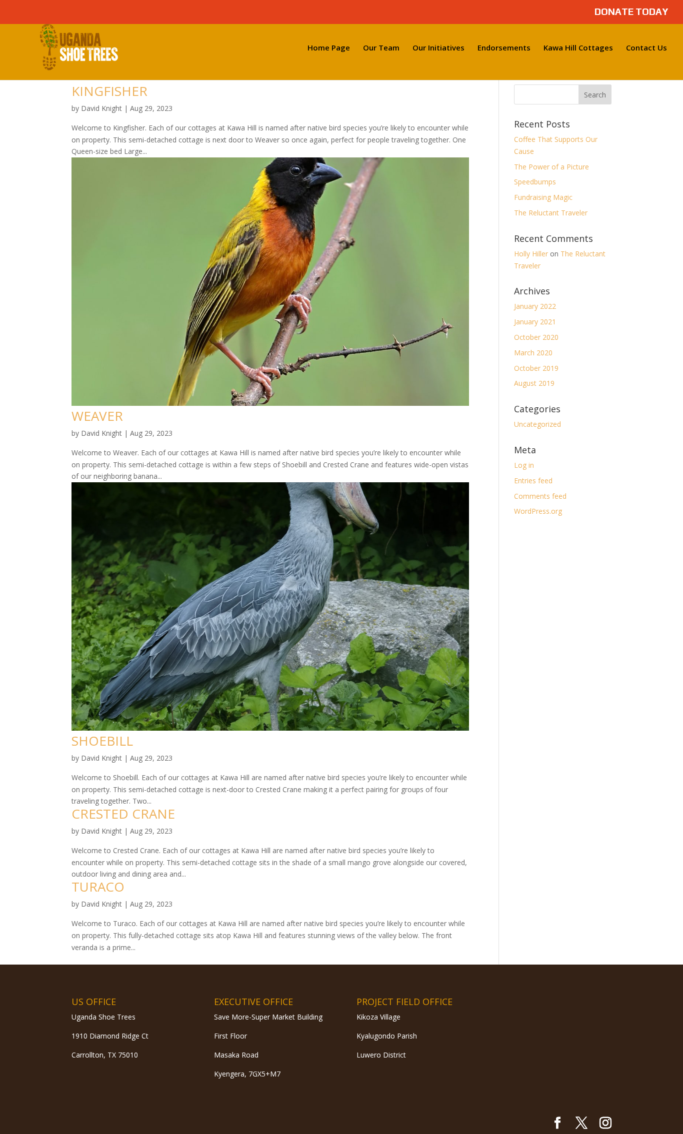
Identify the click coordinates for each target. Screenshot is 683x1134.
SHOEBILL (102, 741)
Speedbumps (535, 181)
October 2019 (536, 368)
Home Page (329, 48)
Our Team (381, 48)
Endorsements (504, 48)
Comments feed (540, 496)
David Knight (101, 108)
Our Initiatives (438, 48)
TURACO (98, 887)
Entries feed (533, 480)
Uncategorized (537, 424)
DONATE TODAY (631, 12)
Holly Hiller (531, 253)
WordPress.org (538, 511)
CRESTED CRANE (123, 814)
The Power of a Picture (551, 166)
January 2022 (535, 306)
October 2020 (536, 337)
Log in (524, 465)
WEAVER (97, 416)
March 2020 (533, 352)
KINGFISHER (110, 91)
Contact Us (646, 48)
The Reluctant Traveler (551, 212)
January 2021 (535, 321)
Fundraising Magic (543, 197)
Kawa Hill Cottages (578, 48)
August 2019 (534, 383)
